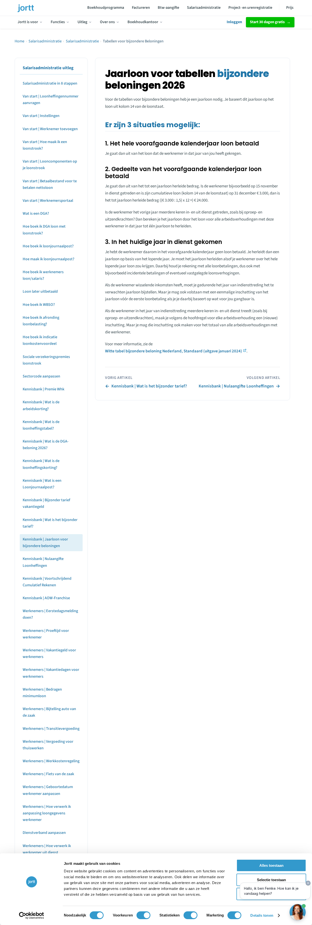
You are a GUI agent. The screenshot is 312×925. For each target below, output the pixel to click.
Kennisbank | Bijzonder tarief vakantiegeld (46, 504)
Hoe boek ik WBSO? (39, 304)
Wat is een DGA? (36, 213)
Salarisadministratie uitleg (48, 68)
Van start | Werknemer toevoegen (50, 129)
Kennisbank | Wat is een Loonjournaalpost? (42, 484)
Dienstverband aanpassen (44, 833)
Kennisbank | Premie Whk (43, 389)
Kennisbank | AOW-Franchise (46, 598)
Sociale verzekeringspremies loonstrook (46, 360)
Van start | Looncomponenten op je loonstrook (50, 165)
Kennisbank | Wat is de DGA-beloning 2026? (45, 445)
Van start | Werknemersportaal (48, 200)
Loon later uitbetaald (40, 291)
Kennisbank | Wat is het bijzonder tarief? (50, 523)
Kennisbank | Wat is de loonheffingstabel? (41, 425)
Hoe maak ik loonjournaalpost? (48, 259)
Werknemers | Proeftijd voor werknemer (46, 634)
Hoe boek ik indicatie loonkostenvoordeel (40, 341)
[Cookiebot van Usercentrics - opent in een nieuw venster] (31, 915)
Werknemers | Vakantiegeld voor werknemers (49, 654)
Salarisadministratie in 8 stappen (50, 83)
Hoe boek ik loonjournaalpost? (48, 246)
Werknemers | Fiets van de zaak (48, 774)
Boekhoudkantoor (142, 22)
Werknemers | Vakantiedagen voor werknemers (51, 673)
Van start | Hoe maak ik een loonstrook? (45, 145)
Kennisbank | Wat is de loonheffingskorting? (41, 464)
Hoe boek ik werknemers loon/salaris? (43, 275)
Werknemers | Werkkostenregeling (51, 761)
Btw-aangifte (168, 7)
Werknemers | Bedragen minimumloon (42, 693)
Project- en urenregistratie (250, 7)
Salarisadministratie (204, 7)
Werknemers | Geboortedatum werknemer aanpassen (48, 790)
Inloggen (234, 22)
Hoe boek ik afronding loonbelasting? (41, 321)
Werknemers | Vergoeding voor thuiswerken (48, 745)
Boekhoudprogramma (105, 7)
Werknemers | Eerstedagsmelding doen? (50, 614)
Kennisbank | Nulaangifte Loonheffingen (43, 562)
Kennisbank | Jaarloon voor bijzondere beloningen (45, 543)
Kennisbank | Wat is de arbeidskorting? (41, 406)
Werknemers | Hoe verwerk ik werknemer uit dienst (47, 849)
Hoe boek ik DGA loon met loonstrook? (44, 230)
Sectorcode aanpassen (41, 376)
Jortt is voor (28, 22)
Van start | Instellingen (41, 116)
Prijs (289, 7)
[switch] (143, 915)
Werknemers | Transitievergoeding (51, 728)
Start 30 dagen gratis (267, 22)
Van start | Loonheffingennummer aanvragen (50, 100)
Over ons (107, 22)
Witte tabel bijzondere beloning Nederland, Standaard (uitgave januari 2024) (173, 351)
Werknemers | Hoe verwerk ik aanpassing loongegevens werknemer (47, 813)
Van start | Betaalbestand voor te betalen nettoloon (50, 184)
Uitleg (82, 22)
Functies (58, 22)
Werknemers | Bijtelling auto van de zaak (49, 712)
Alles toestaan (271, 865)
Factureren (141, 7)
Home (19, 41)
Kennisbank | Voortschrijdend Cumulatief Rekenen (47, 582)
